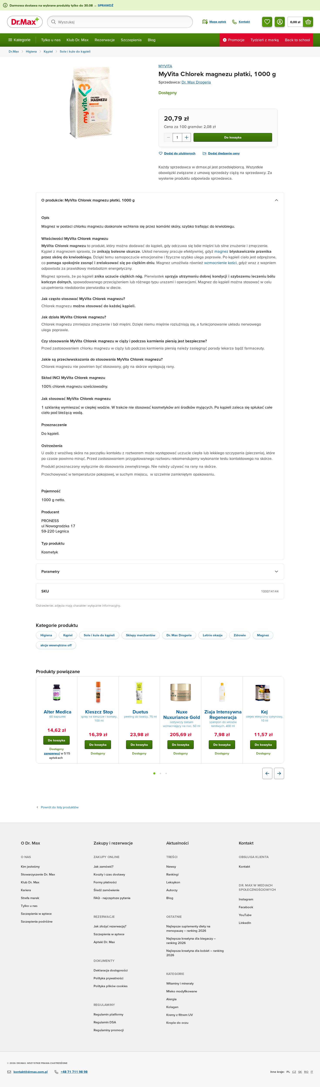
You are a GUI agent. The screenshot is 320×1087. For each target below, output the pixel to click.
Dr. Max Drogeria (196, 82)
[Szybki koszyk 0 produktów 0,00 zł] (308, 22)
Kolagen (172, 1007)
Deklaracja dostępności (111, 970)
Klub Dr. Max (78, 40)
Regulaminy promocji (109, 1030)
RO (306, 1071)
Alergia (171, 999)
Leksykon (173, 882)
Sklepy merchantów (140, 635)
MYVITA (165, 66)
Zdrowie (240, 635)
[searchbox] (120, 22)
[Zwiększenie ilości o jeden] (186, 137)
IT (312, 1071)
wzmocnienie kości (220, 262)
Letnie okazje (212, 635)
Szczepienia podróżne (36, 921)
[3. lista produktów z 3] (166, 773)
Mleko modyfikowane (181, 991)
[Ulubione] (267, 22)
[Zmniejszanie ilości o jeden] (168, 137)
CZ (294, 1071)
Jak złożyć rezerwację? (110, 926)
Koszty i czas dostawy (109, 874)
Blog (151, 40)
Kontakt (244, 866)
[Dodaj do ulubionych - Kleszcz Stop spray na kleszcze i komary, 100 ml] (114, 681)
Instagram (246, 899)
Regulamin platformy (108, 1014)
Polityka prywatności (108, 978)
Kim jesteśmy (30, 866)
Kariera (26, 890)
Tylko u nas (51, 40)
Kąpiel (67, 635)
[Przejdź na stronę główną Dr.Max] (25, 22)
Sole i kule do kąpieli (99, 635)
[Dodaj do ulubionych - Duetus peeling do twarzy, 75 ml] (155, 681)
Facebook (246, 907)
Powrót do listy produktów (60, 807)
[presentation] (56, 692)
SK (300, 1071)
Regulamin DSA (105, 1022)
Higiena (46, 635)
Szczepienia (131, 40)
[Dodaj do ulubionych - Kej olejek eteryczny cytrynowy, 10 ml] (279, 681)
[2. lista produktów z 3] (160, 773)
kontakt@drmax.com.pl (30, 1071)
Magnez (263, 635)
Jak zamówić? (103, 866)
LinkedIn (245, 923)
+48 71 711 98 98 (74, 1071)
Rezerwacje (105, 40)
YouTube (245, 915)
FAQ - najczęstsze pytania (112, 898)
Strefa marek (30, 898)
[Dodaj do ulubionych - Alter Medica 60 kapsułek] (72, 681)
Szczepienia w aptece (36, 913)
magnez (220, 251)
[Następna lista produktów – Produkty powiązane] (279, 773)
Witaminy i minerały (180, 983)
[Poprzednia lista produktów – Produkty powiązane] (267, 773)
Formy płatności (105, 882)
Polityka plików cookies (111, 986)
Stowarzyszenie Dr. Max (38, 874)
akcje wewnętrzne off (56, 645)
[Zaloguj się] (280, 22)
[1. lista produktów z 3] (154, 773)
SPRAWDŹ (105, 5)
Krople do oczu (177, 1022)
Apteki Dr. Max (104, 942)
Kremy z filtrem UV (179, 1015)
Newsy (171, 866)
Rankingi (172, 874)
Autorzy (171, 890)
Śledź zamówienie (106, 890)
